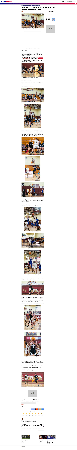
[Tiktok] (65, 1)
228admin (47, 22)
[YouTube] (63, 1)
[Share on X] (51, 11)
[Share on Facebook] (50, 11)
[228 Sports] (6, 1)
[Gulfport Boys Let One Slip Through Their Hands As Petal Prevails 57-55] (43, 437)
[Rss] (54, 446)
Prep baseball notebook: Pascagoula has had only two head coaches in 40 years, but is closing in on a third (51, 441)
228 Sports (23, 5)
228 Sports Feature (28, 5)
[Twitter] (62, 1)
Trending (39, 5)
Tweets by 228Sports (50, 14)
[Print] (43, 409)
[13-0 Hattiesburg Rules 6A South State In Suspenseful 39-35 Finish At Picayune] (26, 437)
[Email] (53, 11)
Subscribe (23, 404)
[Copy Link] (54, 11)
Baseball (49, 438)
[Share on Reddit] (52, 11)
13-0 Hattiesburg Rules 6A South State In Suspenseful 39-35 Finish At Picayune (25, 441)
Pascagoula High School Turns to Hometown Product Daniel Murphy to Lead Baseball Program (48, 20)
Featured (35, 5)
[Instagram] (64, 1)
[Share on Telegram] (38, 409)
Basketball (32, 5)
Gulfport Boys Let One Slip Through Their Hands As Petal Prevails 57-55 (43, 441)
